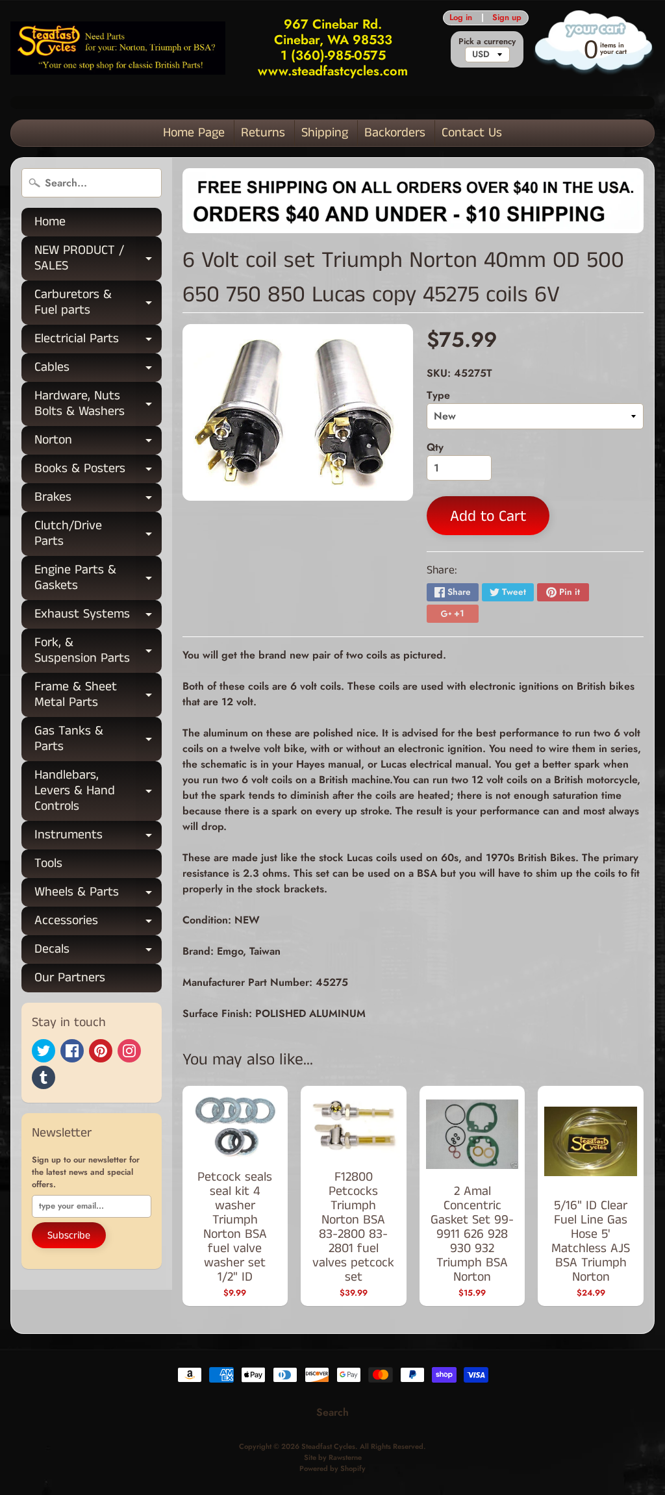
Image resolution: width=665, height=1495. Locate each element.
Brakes (98, 500)
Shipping (324, 132)
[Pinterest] (100, 1050)
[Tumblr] (43, 1077)
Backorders (394, 132)
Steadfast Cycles (328, 1446)
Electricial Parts (98, 341)
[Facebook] (72, 1050)
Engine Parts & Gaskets (98, 578)
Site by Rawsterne (333, 1457)
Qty (435, 447)
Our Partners (69, 977)
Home (50, 221)
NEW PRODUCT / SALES (98, 259)
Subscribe (68, 1235)
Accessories (98, 923)
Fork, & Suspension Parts (98, 651)
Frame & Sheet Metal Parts (98, 695)
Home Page (194, 132)
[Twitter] (43, 1050)
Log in (460, 18)
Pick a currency (487, 41)
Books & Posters (98, 471)
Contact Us (472, 132)
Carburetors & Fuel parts (98, 303)
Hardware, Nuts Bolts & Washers (98, 404)
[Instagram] (129, 1050)
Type (438, 395)
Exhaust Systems (98, 617)
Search (332, 1412)
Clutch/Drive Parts (98, 534)
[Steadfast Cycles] (117, 48)
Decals (98, 952)
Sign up (506, 18)
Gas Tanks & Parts (98, 740)
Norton (98, 443)
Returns (263, 132)
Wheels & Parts (98, 895)
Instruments (98, 837)
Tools (48, 863)
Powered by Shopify (332, 1468)
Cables (98, 370)
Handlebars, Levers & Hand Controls (98, 791)
